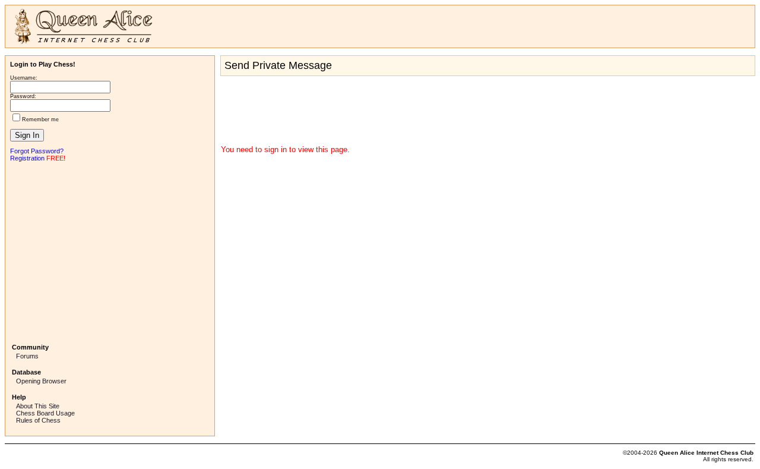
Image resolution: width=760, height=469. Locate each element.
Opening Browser (41, 381)
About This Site (37, 406)
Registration (27, 158)
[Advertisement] (110, 251)
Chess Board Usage (45, 413)
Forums (27, 356)
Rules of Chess (38, 420)
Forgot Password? (37, 151)
